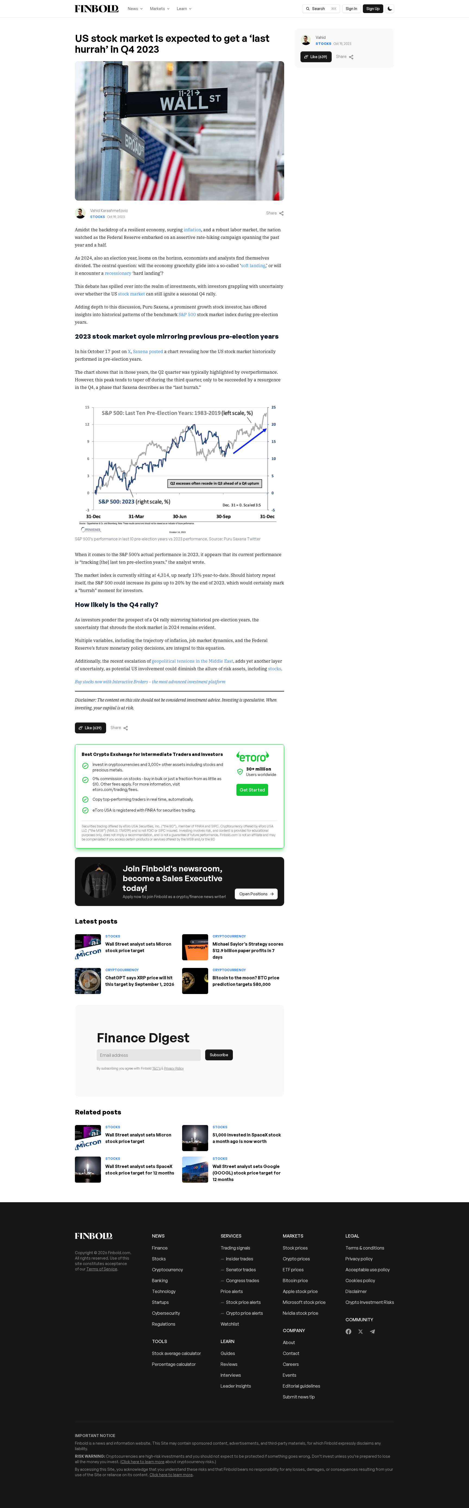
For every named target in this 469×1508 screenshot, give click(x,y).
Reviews (229, 1364)
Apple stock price (300, 1291)
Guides (228, 1353)
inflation (192, 229)
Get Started (252, 790)
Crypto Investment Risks (370, 1302)
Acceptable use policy (368, 1269)
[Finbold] (97, 9)
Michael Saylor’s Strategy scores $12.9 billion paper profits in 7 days (248, 950)
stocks (274, 668)
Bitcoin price (295, 1280)
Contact (291, 1353)
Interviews (231, 1375)
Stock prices (295, 1248)
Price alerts (232, 1291)
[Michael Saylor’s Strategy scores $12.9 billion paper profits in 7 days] (195, 947)
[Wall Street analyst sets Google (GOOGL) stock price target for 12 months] (195, 1170)
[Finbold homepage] (105, 1236)
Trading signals (235, 1248)
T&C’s (156, 1068)
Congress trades (240, 1280)
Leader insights (236, 1386)
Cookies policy (360, 1280)
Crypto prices (296, 1258)
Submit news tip (299, 1397)
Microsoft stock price (304, 1302)
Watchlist (230, 1324)
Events (289, 1375)
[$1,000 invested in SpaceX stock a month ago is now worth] (195, 1138)
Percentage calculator (174, 1364)
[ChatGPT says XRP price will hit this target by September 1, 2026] (88, 981)
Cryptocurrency (229, 936)
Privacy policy (359, 1258)
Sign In (351, 8)
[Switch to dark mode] (389, 8)
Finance (160, 1248)
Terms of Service (101, 1269)
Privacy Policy (174, 1068)
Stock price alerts (241, 1302)
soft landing (253, 265)
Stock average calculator (176, 1353)
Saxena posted (148, 351)
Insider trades (237, 1258)
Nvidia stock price (300, 1313)
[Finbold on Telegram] (372, 1331)
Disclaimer (356, 1291)
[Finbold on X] (360, 1331)
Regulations (163, 1324)
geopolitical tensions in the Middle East (192, 661)
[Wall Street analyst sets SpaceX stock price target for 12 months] (88, 1170)
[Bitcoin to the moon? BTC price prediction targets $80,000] (195, 981)
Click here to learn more (142, 1461)
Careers (291, 1364)
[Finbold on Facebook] (349, 1331)
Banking (160, 1280)
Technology (164, 1291)
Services (231, 1236)
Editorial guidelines (301, 1386)
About (289, 1342)
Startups (160, 1302)
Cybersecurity (166, 1313)
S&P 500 (187, 314)
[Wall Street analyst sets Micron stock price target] (88, 947)
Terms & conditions (365, 1248)
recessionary (118, 273)
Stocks (97, 217)
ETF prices (293, 1269)
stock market (131, 294)
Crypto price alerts (242, 1313)
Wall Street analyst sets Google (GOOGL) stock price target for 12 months (247, 1173)
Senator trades (238, 1269)
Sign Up (373, 8)
